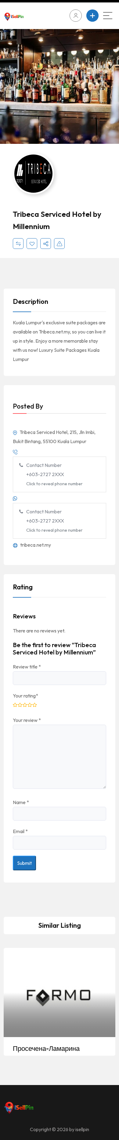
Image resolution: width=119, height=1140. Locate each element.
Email (20, 831)
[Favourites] (32, 243)
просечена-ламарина (46, 1048)
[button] (108, 87)
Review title (27, 667)
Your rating (25, 696)
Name (21, 802)
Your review (27, 720)
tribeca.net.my (35, 545)
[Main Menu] (107, 15)
